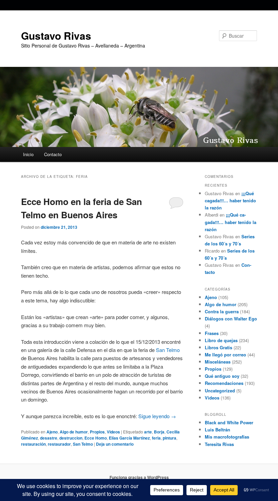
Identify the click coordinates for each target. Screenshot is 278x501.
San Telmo (168, 349)
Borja (159, 432)
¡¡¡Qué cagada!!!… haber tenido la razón (230, 200)
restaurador (59, 444)
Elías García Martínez (129, 438)
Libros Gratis (218, 347)
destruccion (70, 438)
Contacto (53, 154)
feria (156, 438)
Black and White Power (229, 422)
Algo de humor (74, 432)
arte (148, 432)
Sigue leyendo (157, 416)
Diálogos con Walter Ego (231, 318)
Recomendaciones (224, 383)
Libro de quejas (221, 340)
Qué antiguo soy (222, 376)
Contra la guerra (222, 311)
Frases (212, 333)
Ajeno (52, 432)
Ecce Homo (95, 438)
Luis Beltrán (217, 429)
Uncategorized (220, 390)
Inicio (28, 154)
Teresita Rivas (219, 444)
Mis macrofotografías (227, 436)
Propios (97, 432)
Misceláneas (218, 361)
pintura (169, 438)
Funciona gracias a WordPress (139, 477)
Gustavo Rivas (56, 35)
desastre (48, 438)
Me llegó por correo (225, 354)
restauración (33, 444)
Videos (113, 432)
